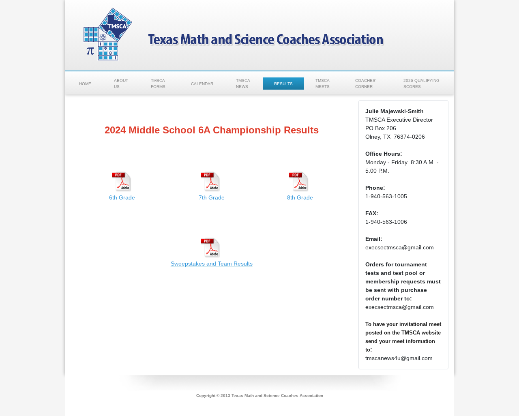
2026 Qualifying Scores (421, 83)
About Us (121, 83)
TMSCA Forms (158, 83)
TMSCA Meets (322, 83)
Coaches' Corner (365, 83)
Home (85, 83)
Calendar (202, 83)
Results (283, 83)
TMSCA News (243, 83)
